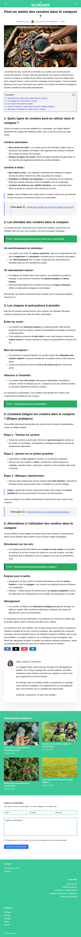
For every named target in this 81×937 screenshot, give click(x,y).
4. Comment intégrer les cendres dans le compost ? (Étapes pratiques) (30, 106)
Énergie (7, 915)
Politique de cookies (68, 896)
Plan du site (72, 884)
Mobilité (7, 918)
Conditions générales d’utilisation (63, 893)
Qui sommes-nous (11, 868)
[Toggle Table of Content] (72, 95)
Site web (59, 812)
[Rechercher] (6, 4)
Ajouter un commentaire (14, 820)
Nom (8, 812)
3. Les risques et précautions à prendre (19, 104)
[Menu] (76, 4)
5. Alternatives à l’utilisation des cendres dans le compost (25, 109)
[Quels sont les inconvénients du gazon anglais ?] (59, 767)
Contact (7, 871)
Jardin (62, 21)
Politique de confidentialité (66, 890)
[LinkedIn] (32, 649)
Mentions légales (70, 887)
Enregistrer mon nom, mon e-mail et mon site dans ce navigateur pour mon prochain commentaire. (37, 840)
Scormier (12, 933)
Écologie (7, 912)
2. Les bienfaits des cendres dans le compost (21, 101)
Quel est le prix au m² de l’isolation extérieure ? (48, 512)
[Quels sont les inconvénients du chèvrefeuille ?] (21, 769)
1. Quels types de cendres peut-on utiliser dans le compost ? (27, 98)
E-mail (33, 812)
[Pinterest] (24, 649)
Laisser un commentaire (16, 847)
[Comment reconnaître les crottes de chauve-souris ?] (59, 732)
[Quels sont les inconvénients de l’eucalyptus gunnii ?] (21, 733)
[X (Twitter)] (15, 649)
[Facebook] (7, 649)
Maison (7, 925)
